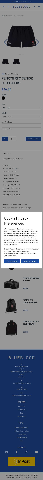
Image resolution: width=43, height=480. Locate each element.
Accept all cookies (30, 261)
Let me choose (12, 261)
